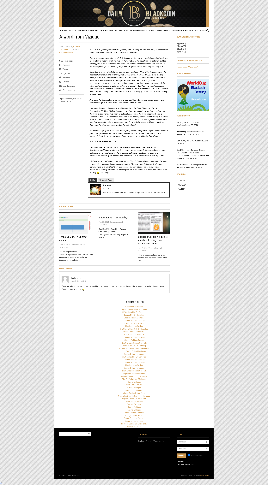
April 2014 (182, 189)
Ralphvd (76, 47)
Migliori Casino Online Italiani (134, 399)
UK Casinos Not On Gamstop (134, 312)
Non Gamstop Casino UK (134, 335)
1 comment (63, 50)
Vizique (62, 101)
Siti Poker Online (134, 427)
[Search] (207, 30)
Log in (181, 456)
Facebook (66, 65)
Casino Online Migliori (134, 307)
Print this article (68, 90)
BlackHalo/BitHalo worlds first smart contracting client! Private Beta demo (153, 240)
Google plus (65, 73)
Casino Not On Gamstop (134, 315)
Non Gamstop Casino (134, 326)
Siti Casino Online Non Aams (134, 351)
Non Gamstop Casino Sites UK (134, 343)
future (79, 99)
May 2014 (182, 185)
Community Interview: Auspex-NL (190, 141)
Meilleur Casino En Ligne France (134, 376)
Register (180, 462)
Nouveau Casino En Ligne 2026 (134, 424)
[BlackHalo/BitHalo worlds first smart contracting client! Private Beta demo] (154, 223)
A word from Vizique (79, 37)
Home (64, 30)
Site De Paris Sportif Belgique (134, 379)
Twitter (65, 69)
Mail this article (68, 86)
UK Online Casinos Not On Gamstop (134, 348)
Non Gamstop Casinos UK (134, 332)
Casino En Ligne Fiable (134, 421)
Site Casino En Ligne (134, 401)
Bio (93, 180)
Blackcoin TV (106, 30)
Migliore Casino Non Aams (134, 374)
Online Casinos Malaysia (134, 413)
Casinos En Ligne (134, 404)
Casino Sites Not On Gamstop (134, 346)
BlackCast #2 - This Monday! (113, 217)
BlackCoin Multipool (159, 30)
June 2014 (182, 181)
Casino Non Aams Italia (134, 323)
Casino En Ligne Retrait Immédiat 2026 (134, 396)
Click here (204, 475)
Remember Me (196, 456)
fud (74, 99)
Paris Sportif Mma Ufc (134, 390)
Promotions (121, 30)
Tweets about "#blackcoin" (187, 67)
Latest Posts (107, 180)
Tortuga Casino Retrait (134, 415)
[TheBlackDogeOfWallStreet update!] (75, 223)
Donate (203, 30)
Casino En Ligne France (134, 340)
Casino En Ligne (134, 382)
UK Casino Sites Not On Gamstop (134, 329)
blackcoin (68, 99)
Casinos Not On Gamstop (134, 318)
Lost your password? (185, 465)
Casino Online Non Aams (134, 354)
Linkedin (65, 82)
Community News (66, 52)
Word (68, 101)
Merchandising (137, 30)
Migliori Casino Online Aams (134, 393)
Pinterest (66, 78)
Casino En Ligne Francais (134, 418)
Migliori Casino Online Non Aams (134, 309)
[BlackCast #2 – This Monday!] (115, 213)
